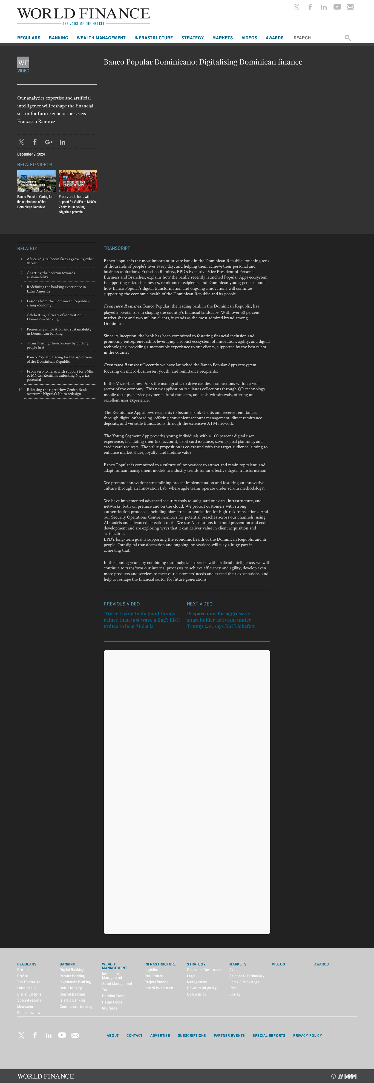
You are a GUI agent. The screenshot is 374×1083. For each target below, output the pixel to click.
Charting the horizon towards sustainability (51, 274)
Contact (134, 1035)
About (113, 1035)
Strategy (193, 37)
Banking (58, 37)
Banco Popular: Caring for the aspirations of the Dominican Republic (60, 359)
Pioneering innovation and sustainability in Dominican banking (59, 331)
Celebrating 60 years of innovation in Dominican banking (56, 316)
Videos (249, 37)
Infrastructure (154, 37)
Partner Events (229, 1035)
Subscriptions (192, 1035)
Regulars (28, 37)
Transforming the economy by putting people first (57, 345)
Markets (222, 37)
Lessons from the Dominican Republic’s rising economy (58, 303)
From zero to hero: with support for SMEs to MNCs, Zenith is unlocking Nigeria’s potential (78, 204)
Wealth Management (101, 37)
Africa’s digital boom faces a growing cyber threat (60, 260)
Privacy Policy (307, 1035)
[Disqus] (187, 721)
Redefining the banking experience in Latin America (56, 288)
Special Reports (269, 1035)
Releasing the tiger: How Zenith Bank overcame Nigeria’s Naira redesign (57, 391)
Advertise (160, 1035)
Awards (275, 37)
